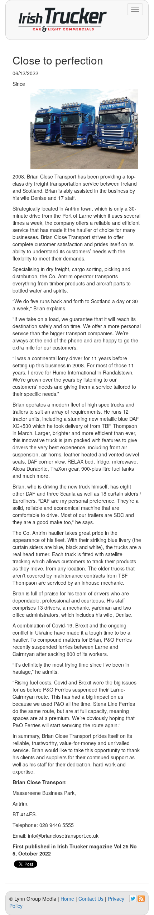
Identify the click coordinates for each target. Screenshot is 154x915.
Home (67, 898)
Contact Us (91, 898)
